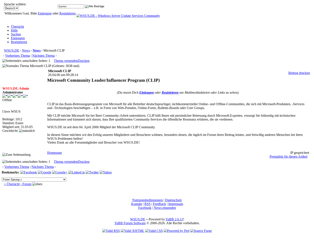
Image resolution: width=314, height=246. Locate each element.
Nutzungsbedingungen (147, 200)
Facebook (144, 208)
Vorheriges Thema (17, 55)
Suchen (16, 34)
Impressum (175, 204)
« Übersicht (12, 184)
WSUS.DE (11, 50)
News (26, 50)
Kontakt (136, 204)
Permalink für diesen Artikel (288, 156)
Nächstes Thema (43, 55)
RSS (147, 204)
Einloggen (45, 13)
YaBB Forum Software (130, 223)
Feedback (159, 204)
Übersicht (17, 26)
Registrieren (67, 13)
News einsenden (165, 208)
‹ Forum (26, 184)
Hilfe (14, 30)
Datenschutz (173, 200)
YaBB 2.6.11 (174, 219)
